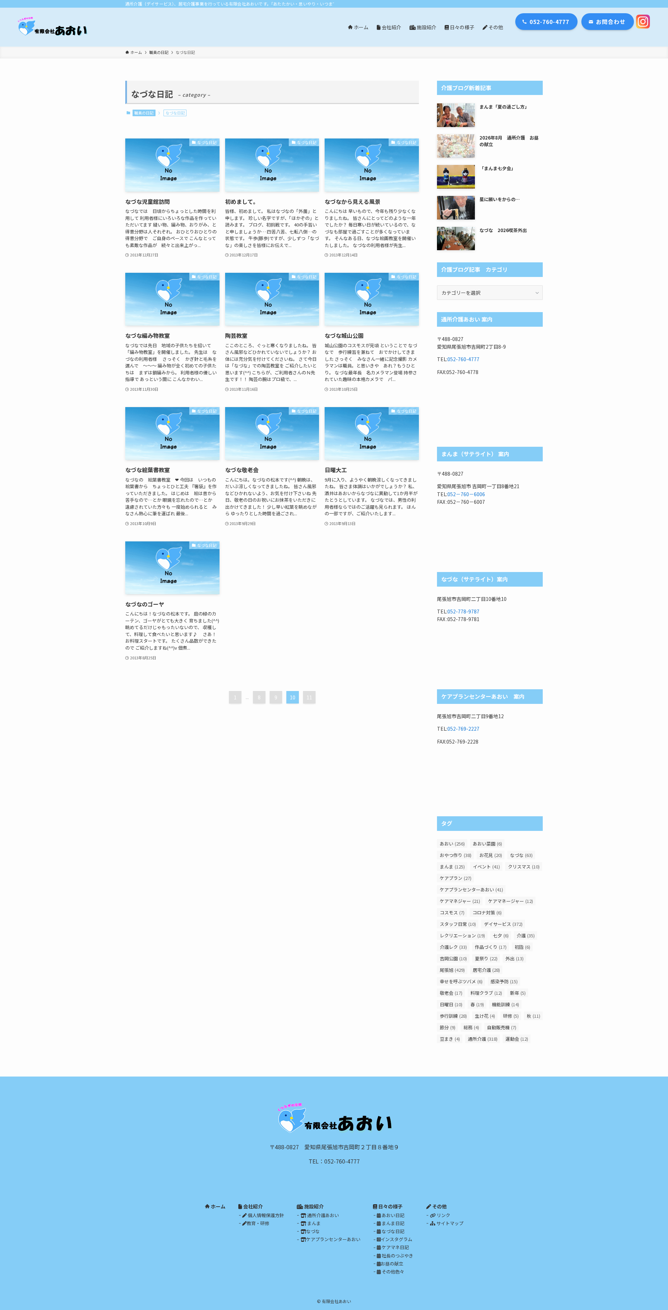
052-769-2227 (463, 728)
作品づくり (491, 947)
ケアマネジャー (460, 901)
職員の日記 (143, 113)
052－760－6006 (466, 494)
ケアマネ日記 (395, 1247)
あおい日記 (392, 1215)
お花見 (490, 855)
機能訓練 (505, 1004)
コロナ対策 (487, 912)
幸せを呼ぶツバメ (461, 981)
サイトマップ (449, 1223)
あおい (452, 843)
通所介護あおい (322, 1215)
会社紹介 (252, 1206)
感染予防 (504, 981)
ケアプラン (455, 878)
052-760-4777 (463, 359)
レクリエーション (462, 935)
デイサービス (503, 924)
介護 (526, 935)
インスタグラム (396, 1239)
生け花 (485, 1016)
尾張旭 (452, 970)
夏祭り (486, 958)
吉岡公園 (453, 958)
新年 (518, 993)
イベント (486, 866)
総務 (471, 1027)
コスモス (452, 912)
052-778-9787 (463, 611)
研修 (511, 1016)
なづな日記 (392, 1231)
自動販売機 (501, 1027)
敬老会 (451, 993)
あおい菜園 (487, 843)
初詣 (522, 947)
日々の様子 (390, 1206)
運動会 (517, 1038)
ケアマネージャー (510, 901)
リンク (443, 1215)
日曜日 (451, 1004)
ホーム (217, 1206)
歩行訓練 (453, 1016)
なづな (521, 855)
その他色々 (392, 1271)
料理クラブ (486, 993)
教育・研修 (258, 1223)
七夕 (501, 935)
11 (309, 697)
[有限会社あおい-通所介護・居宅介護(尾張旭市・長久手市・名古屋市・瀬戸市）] (53, 27)
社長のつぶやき (397, 1255)
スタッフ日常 (458, 924)
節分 (447, 1027)
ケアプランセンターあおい (471, 889)
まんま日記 (392, 1223)
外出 (515, 958)
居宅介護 (486, 970)
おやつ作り (455, 855)
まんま (452, 866)
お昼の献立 (392, 1263)
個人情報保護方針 (265, 1215)
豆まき (450, 1038)
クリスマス (524, 866)
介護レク (453, 947)
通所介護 (483, 1038)
